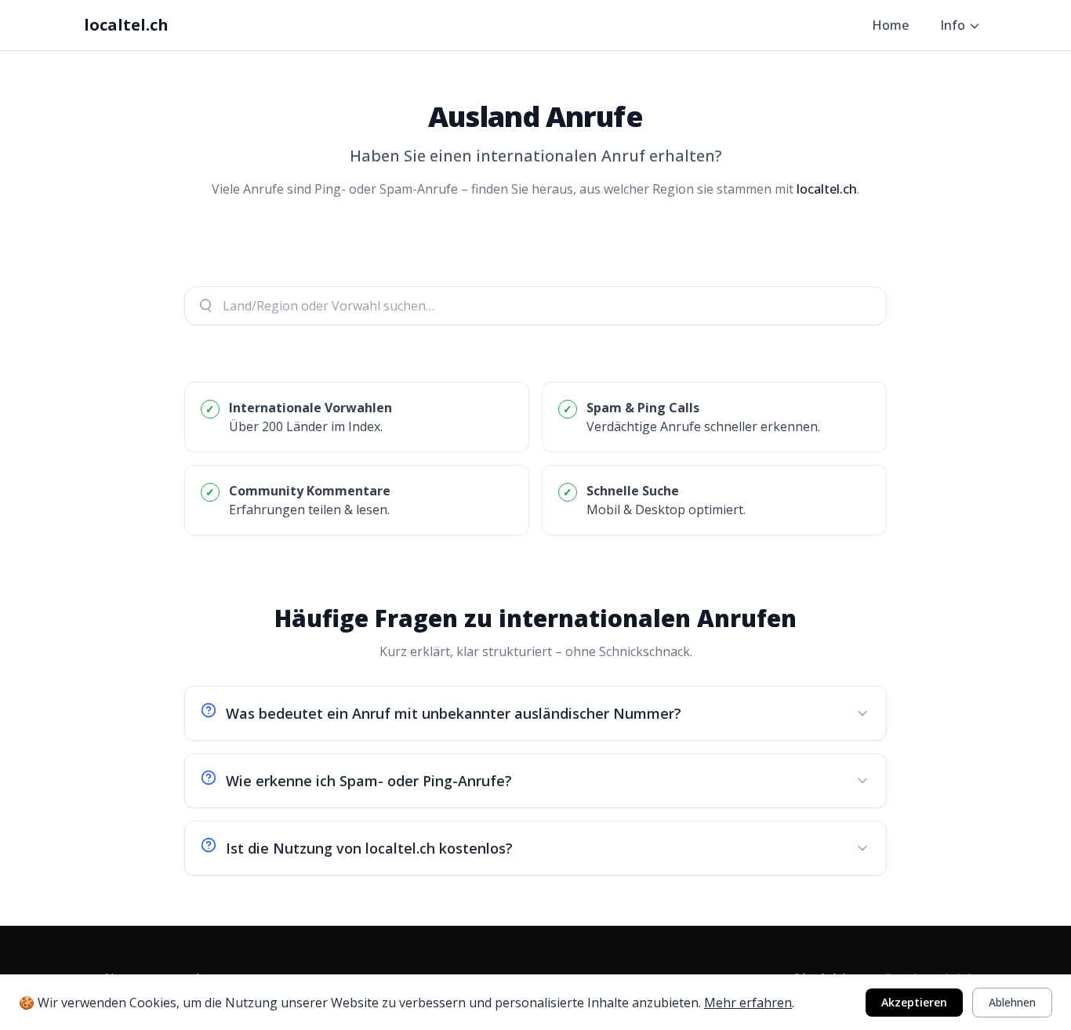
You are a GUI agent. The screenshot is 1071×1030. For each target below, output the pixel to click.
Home (890, 25)
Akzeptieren (914, 1002)
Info (952, 25)
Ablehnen (1012, 1002)
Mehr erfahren (748, 1002)
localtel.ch (126, 24)
